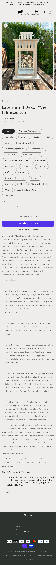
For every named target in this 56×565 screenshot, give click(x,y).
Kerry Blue (26, 166)
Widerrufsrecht (43, 551)
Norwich (22, 172)
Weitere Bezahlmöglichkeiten (28, 230)
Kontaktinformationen (44, 555)
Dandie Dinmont (23, 143)
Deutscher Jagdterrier (14, 149)
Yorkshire (9, 196)
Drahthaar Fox (37, 149)
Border (24, 137)
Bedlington (9, 137)
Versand (13, 122)
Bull (48, 137)
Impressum (29, 559)
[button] (5, 12)
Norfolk (8, 172)
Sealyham (9, 184)
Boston (37, 137)
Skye (22, 184)
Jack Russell (10, 166)
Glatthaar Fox (11, 155)
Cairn (8, 143)
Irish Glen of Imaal (31, 155)
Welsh (7, 190)
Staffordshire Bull (39, 184)
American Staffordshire (29, 131)
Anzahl (4, 202)
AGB (25, 555)
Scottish (35, 178)
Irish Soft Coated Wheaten (17, 161)
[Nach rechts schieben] (34, 94)
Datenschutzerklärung (14, 555)
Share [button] (7, 492)
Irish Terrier (40, 161)
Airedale (8, 131)
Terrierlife (17, 551)
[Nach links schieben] (22, 94)
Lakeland (42, 166)
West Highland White (26, 190)
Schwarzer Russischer (14, 178)
